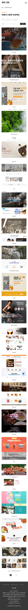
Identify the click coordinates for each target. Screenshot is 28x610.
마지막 (16, 575)
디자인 (7, 19)
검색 (23, 24)
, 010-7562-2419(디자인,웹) (20, 592)
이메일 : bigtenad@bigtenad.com (14, 599)
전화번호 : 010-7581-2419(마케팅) (9, 592)
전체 (3, 19)
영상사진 (15, 19)
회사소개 (21, 584)
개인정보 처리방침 (5, 584)
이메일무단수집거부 (14, 584)
